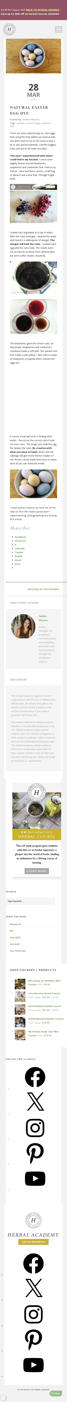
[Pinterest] (35, 1164)
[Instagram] (35, 1139)
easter (21, 123)
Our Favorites (18, 950)
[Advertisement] (33, 401)
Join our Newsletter (33, 1241)
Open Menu (58, 29)
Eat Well (15, 944)
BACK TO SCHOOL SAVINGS (42, 9)
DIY (11, 930)
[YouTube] (35, 1189)
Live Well (15, 937)
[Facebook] (35, 1088)
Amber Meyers (31, 119)
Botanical (15, 924)
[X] (35, 1113)
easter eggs (33, 123)
